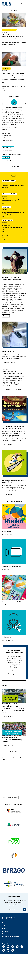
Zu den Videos (6, 569)
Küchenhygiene (7, 140)
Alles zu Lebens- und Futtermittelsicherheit (8, 134)
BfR (12, 120)
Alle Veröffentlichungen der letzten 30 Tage (13, 87)
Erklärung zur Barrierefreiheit (10, 940)
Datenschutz (6, 937)
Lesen (3, 47)
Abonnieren (12, 913)
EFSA (12, 373)
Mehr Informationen (8, 640)
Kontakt (4, 932)
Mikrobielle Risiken (8, 144)
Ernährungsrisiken (8, 150)
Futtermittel (6, 157)
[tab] (14, 103)
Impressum (5, 935)
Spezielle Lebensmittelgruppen (12, 154)
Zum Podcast (6, 534)
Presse (4, 926)
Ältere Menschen (12, 676)
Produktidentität (7, 161)
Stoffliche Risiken (8, 147)
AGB (3, 929)
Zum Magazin (6, 605)
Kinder (12, 671)
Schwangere (12, 674)
